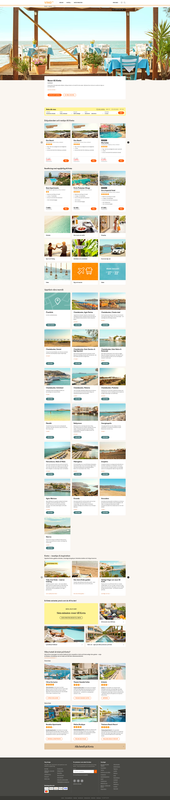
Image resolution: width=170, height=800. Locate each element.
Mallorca (115, 773)
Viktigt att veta (60, 771)
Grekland (50, 83)
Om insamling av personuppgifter (80, 774)
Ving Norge (75, 797)
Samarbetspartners (105, 776)
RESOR (61, 2)
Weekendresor (116, 766)
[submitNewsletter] (95, 771)
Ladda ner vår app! (77, 783)
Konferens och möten (105, 772)
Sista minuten (116, 764)
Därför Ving (46, 778)
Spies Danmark (80, 797)
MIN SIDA (115, 2)
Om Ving (46, 768)
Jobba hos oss (47, 774)
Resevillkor (59, 773)
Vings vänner (103, 789)
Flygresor (115, 768)
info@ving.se (98, 797)
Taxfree (102, 770)
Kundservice (60, 768)
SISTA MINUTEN (78, 2)
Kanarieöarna (116, 777)
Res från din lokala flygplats (105, 765)
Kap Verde (115, 788)
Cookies (62, 797)
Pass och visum (60, 775)
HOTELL (68, 2)
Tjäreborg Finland (87, 797)
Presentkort (103, 768)
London (115, 771)
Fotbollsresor (104, 781)
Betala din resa (104, 783)
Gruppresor (103, 774)
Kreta (114, 775)
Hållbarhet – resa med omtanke (49, 771)
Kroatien (115, 786)
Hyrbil (102, 779)
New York (115, 782)
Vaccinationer (60, 777)
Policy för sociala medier (62, 779)
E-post (74, 769)
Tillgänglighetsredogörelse (63, 782)
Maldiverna (115, 784)
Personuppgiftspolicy (68, 797)
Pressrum (46, 776)
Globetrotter (93, 797)
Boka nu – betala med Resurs (105, 786)
